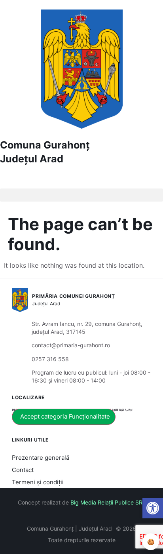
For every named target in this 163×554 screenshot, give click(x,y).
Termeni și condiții (38, 482)
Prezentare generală (40, 457)
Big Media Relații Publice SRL (108, 502)
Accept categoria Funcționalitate (65, 416)
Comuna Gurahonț (45, 145)
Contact (23, 470)
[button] (152, 508)
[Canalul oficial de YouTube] (82, 517)
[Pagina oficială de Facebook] (70, 517)
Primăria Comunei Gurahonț (73, 296)
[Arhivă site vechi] (94, 517)
